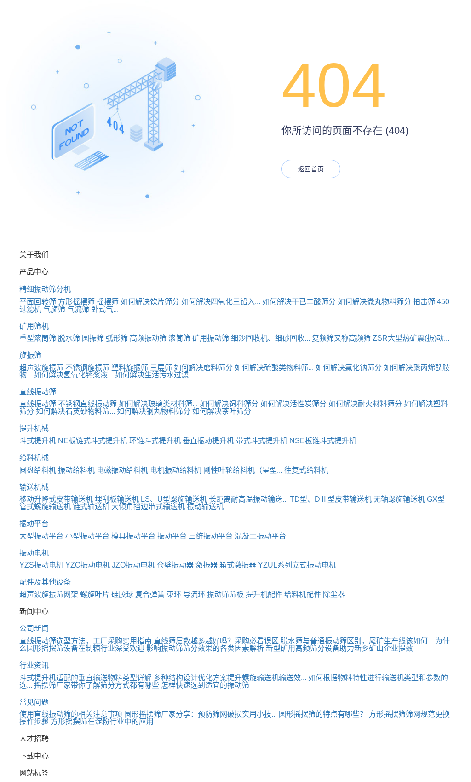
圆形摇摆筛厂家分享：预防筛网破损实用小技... (200, 714)
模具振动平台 (133, 536)
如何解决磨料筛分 (203, 367)
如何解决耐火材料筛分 (365, 404)
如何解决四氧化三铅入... (220, 302)
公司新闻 (34, 628)
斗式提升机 (37, 441)
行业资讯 (34, 665)
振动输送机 (205, 506)
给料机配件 (302, 594)
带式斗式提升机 (261, 441)
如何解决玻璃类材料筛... (158, 404)
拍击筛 (424, 302)
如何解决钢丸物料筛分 (153, 411)
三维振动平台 (211, 536)
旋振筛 (30, 355)
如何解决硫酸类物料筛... (274, 367)
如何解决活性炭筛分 (293, 404)
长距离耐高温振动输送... (248, 499)
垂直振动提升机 (208, 441)
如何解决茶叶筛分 (221, 411)
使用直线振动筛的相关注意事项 (70, 714)
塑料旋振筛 (129, 367)
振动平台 (34, 523)
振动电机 (34, 553)
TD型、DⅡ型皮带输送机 (331, 499)
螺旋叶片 (94, 594)
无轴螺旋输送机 (399, 499)
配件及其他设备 (45, 582)
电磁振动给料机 (122, 470)
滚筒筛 (179, 338)
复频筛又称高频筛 (341, 338)
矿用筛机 (34, 326)
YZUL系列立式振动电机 (297, 565)
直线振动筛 (37, 392)
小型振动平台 (87, 536)
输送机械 (34, 487)
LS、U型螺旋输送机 (174, 499)
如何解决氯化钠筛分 (349, 367)
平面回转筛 (37, 302)
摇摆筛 (108, 302)
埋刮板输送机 (117, 499)
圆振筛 (93, 338)
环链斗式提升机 (155, 441)
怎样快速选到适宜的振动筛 (205, 685)
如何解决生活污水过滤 (152, 375)
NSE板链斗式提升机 (322, 441)
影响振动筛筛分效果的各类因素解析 (205, 648)
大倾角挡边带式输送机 (148, 506)
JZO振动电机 (133, 565)
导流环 (194, 594)
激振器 (206, 565)
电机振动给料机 (175, 470)
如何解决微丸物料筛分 (374, 302)
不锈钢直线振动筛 (87, 404)
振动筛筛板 (225, 594)
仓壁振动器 (175, 565)
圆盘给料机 (37, 470)
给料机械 (34, 458)
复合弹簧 (150, 594)
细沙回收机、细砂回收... (270, 338)
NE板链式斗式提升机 (92, 441)
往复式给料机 (306, 470)
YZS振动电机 (41, 565)
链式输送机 (91, 506)
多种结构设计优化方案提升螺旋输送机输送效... (230, 678)
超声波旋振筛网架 (48, 594)
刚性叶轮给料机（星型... (242, 470)
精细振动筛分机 (45, 289)
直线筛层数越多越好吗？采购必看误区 (216, 641)
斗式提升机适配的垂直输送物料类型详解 (85, 678)
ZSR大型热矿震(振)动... (411, 338)
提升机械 (34, 428)
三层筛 (161, 367)
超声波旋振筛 (41, 367)
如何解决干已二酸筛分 (299, 302)
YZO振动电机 (87, 565)
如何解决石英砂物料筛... (75, 411)
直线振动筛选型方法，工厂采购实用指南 (85, 641)
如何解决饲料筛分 (229, 404)
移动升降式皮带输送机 (56, 499)
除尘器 (334, 594)
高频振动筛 (148, 338)
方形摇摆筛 (76, 302)
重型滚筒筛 (37, 338)
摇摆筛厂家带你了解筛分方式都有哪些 (96, 685)
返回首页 (311, 169)
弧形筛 (117, 338)
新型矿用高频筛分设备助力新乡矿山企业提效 (339, 648)
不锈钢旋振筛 (87, 367)
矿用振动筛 (210, 338)
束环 (174, 594)
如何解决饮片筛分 (150, 302)
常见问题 (34, 702)
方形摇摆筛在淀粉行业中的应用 (102, 721)
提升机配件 (264, 594)
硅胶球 (122, 594)
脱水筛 (69, 338)
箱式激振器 (237, 565)
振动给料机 (76, 470)
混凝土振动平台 (260, 536)
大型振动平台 (41, 536)
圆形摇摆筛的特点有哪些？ (323, 714)
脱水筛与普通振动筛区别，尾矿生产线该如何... (357, 641)
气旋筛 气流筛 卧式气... (81, 309)
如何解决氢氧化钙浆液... (73, 375)
